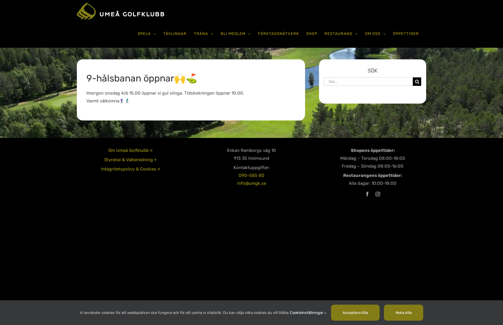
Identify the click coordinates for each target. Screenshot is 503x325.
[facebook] (367, 194)
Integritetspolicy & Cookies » (130, 169)
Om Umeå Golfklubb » (130, 150)
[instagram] (378, 194)
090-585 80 (251, 175)
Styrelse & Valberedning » (130, 159)
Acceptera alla (355, 312)
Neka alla (404, 312)
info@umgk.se (251, 183)
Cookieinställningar (307, 312)
